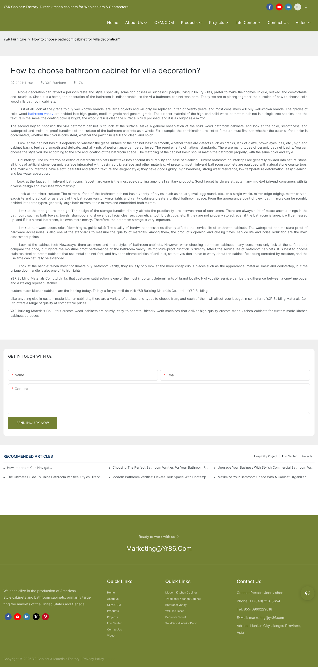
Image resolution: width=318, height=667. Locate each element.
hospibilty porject (265, 456)
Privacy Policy (93, 659)
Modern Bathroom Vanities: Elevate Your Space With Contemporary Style (160, 477)
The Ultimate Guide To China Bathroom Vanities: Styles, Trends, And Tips (55, 477)
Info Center (289, 456)
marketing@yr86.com (159, 548)
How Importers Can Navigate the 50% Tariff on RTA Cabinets (30, 468)
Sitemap (111, 659)
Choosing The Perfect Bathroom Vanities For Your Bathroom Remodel (160, 467)
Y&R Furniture (14, 39)
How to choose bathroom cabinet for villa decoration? (76, 39)
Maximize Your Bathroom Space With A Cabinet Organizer (262, 477)
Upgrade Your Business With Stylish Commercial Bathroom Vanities (266, 467)
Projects (306, 456)
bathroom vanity (40, 114)
